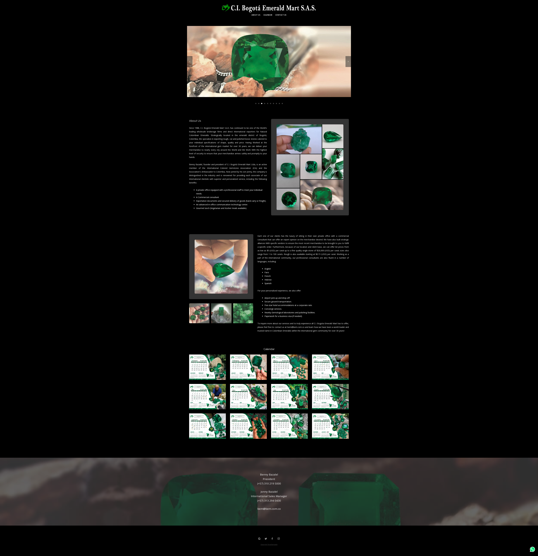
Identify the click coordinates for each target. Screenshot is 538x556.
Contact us (281, 15)
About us (255, 15)
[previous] (190, 61)
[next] (348, 61)
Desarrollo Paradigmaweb (269, 544)
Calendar (267, 15)
